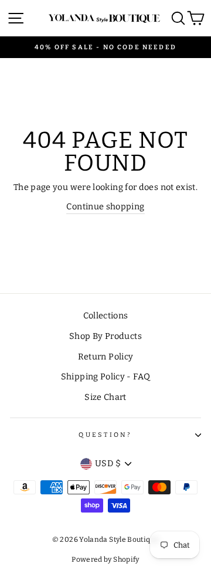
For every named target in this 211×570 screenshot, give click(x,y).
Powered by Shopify (105, 559)
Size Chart (105, 397)
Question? (105, 435)
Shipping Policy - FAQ (106, 376)
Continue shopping (105, 206)
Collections (105, 315)
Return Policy (106, 356)
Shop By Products (105, 336)
